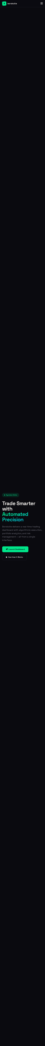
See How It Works (15, 557)
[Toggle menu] (41, 3)
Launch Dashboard (17, 549)
